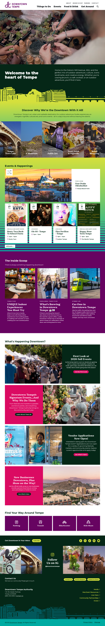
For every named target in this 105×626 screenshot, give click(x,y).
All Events (9, 246)
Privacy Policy (88, 622)
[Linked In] (94, 540)
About (68, 3)
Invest (96, 601)
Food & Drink (71, 6)
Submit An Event (93, 579)
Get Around (87, 6)
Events (57, 6)
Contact (95, 3)
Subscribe (36, 540)
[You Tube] (98, 540)
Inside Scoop (78, 3)
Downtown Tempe (16, 622)
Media (96, 589)
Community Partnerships (89, 598)
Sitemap (97, 622)
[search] (97, 7)
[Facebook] (80, 540)
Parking (87, 3)
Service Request (80, 579)
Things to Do (44, 6)
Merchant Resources (91, 592)
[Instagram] (85, 540)
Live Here (95, 595)
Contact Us (68, 579)
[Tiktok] (89, 540)
